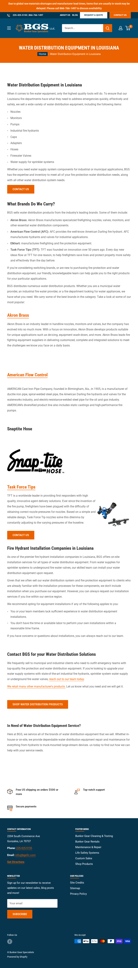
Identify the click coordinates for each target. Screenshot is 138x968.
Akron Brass (18, 315)
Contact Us (120, 15)
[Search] (107, 28)
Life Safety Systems (87, 852)
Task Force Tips (21, 487)
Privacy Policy (78, 893)
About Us (65, 15)
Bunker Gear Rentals (87, 841)
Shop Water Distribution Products (38, 704)
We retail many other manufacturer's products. (36, 686)
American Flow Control (27, 374)
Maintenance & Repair (88, 847)
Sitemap (75, 888)
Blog (75, 15)
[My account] (120, 28)
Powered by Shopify (17, 956)
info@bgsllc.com (25, 855)
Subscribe (20, 914)
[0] (128, 28)
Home (42, 54)
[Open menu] (9, 28)
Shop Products (84, 864)
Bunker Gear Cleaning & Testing (94, 836)
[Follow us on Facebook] (9, 941)
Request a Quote (93, 15)
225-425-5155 (19, 15)
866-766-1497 (68, 8)
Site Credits (77, 882)
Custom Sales (83, 858)
